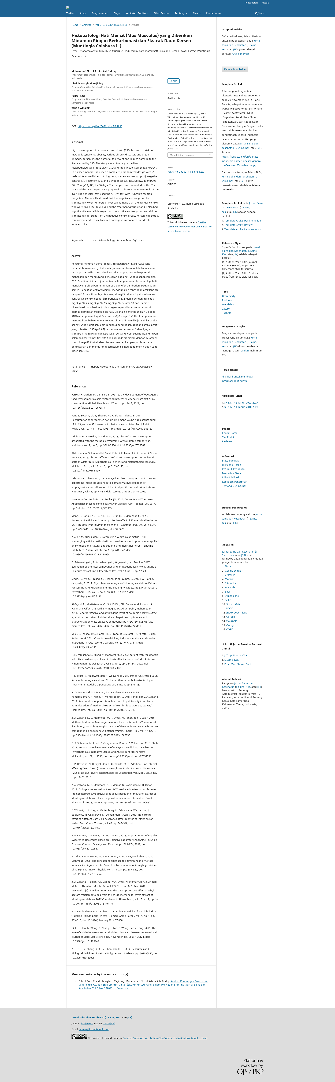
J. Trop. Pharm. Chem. (237, 655)
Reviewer (227, 441)
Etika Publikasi (230, 477)
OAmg (230, 625)
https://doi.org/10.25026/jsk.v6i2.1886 (100, 126)
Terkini (70, 13)
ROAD (229, 608)
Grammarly (228, 296)
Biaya (117, 13)
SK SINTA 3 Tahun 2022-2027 (241, 402)
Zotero (226, 308)
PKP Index (231, 587)
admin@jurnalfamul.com (94, 1029)
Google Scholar (234, 570)
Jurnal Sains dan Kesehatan (238, 176)
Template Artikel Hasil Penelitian (243, 220)
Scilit (227, 600)
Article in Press (241, 53)
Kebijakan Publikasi (137, 13)
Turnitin (227, 312)
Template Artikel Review (238, 225)
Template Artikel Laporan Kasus (243, 229)
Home (75, 24)
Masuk (197, 13)
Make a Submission (235, 69)
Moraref (229, 579)
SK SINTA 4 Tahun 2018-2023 (241, 407)
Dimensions (232, 595)
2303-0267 (87, 1023)
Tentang (180, 13)
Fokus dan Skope (232, 473)
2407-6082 (109, 1023)
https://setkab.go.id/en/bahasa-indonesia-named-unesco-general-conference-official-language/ (242, 161)
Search (262, 13)
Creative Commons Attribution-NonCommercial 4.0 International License (189, 227)
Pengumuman (100, 13)
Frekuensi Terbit (231, 464)
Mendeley (228, 304)
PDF (174, 81)
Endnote (227, 300)
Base (227, 591)
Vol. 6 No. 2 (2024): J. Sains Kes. (111, 24)
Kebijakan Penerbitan (234, 481)
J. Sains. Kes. (243, 148)
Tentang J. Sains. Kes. (234, 486)
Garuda (230, 616)
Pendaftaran (213, 13)
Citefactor (230, 583)
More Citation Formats (181, 155)
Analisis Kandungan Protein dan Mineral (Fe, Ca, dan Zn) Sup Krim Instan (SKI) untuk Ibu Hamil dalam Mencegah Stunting (143, 982)
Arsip (83, 13)
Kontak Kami (229, 433)
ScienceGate (233, 604)
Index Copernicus (236, 612)
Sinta (228, 566)
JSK (235, 49)
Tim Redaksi (229, 437)
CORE (229, 629)
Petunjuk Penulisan (233, 469)
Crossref (230, 574)
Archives (86, 24)
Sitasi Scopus (161, 13)
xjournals (231, 621)
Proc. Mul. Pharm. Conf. (238, 664)
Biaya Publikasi (231, 460)
